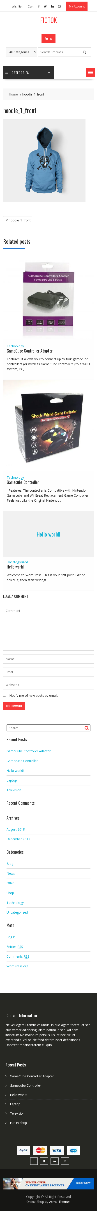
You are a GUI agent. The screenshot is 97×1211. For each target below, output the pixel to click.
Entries (15, 946)
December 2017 (18, 839)
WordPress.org (17, 966)
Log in (11, 937)
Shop (10, 893)
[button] (90, 72)
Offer (10, 883)
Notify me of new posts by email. (33, 695)
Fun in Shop (18, 1122)
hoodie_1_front (20, 220)
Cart (30, 6)
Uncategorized (17, 562)
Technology (15, 346)
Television (14, 790)
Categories (20, 72)
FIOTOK (48, 20)
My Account (77, 6)
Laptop (12, 780)
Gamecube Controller (23, 482)
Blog (10, 863)
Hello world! (48, 534)
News (11, 873)
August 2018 (16, 829)
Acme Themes (59, 1201)
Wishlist (17, 6)
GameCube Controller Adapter (30, 351)
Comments (18, 956)
